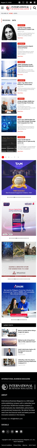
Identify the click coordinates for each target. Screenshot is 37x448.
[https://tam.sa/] (19, 177)
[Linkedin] (34, 2)
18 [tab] (30, 197)
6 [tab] (14, 197)
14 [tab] (24, 197)
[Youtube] (30, 2)
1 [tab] (7, 197)
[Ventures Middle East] (19, 298)
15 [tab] (26, 197)
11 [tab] (20, 197)
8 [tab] (18, 238)
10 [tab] (19, 197)
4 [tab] (11, 197)
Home (11, 13)
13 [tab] (23, 197)
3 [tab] (10, 197)
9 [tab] (18, 197)
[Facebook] (19, 2)
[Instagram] (27, 2)
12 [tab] (22, 197)
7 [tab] (15, 197)
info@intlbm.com (16, 419)
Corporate (21, 98)
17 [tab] (28, 197)
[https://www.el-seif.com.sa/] (19, 259)
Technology (21, 25)
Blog (19, 117)
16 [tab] (27, 197)
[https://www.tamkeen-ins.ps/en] (19, 218)
